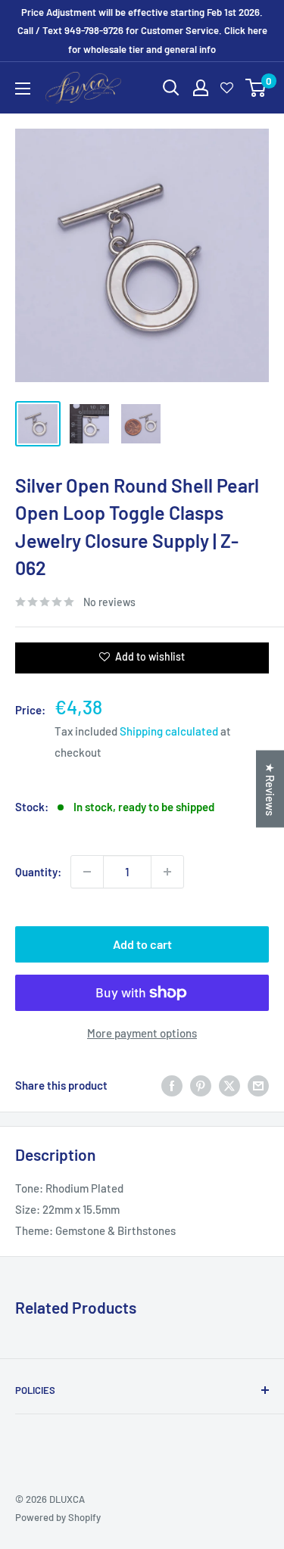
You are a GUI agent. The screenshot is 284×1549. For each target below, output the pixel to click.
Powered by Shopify (58, 1517)
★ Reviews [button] (270, 788)
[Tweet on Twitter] (229, 1085)
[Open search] (171, 87)
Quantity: (38, 872)
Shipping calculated (169, 731)
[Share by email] (258, 1085)
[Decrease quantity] (87, 872)
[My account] (200, 87)
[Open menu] (22, 88)
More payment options (142, 1033)
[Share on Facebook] (172, 1085)
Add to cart (142, 944)
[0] (256, 88)
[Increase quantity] (167, 872)
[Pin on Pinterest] (200, 1085)
